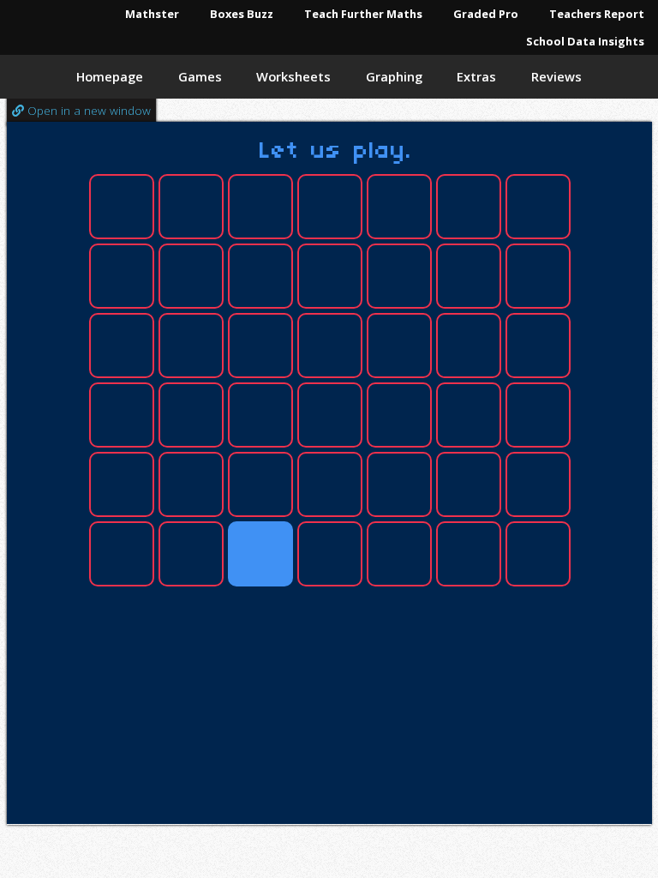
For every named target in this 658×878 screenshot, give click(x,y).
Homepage (109, 76)
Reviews (556, 76)
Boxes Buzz (241, 13)
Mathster (152, 13)
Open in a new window (87, 110)
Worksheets (293, 76)
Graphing (394, 76)
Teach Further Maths (363, 13)
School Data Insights (585, 41)
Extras (476, 76)
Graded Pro (485, 13)
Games (200, 76)
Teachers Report (596, 13)
